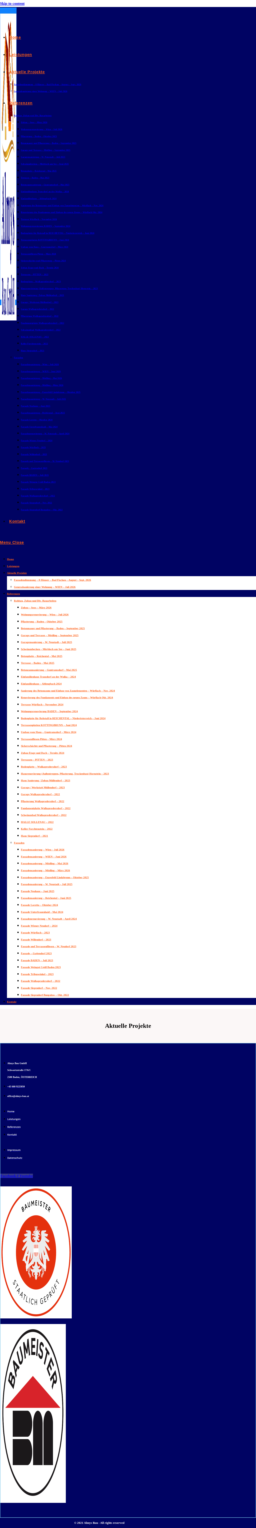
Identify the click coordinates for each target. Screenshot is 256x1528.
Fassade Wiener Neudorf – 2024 (39, 925)
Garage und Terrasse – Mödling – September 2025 (50, 635)
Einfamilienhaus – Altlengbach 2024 (41, 683)
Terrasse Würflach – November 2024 (42, 704)
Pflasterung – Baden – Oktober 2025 (42, 621)
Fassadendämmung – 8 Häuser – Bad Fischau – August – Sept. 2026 (52, 580)
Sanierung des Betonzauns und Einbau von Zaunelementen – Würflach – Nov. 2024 (68, 690)
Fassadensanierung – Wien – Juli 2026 (42, 849)
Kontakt (11, 1001)
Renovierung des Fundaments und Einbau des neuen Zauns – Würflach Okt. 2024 (67, 697)
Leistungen (13, 566)
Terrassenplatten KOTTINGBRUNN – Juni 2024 (49, 725)
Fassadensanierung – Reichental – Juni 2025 (46, 898)
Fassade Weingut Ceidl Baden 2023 (41, 967)
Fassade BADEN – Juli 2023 (37, 960)
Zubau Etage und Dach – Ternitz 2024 (42, 753)
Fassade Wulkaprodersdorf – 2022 (40, 981)
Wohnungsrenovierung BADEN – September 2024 (49, 711)
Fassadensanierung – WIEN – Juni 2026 (44, 856)
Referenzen (13, 593)
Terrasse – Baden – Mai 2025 (37, 663)
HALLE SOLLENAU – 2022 (37, 822)
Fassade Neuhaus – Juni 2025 (37, 891)
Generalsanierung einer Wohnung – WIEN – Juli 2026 (45, 587)
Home (10, 559)
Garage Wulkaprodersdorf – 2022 (40, 794)
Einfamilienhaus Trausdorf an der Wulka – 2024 (48, 676)
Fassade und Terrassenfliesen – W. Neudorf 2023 (48, 946)
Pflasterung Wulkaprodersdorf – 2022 (42, 801)
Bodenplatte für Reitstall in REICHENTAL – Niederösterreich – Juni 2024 (63, 718)
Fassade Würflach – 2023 (35, 932)
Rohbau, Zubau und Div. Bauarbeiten (35, 600)
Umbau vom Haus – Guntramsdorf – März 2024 (48, 732)
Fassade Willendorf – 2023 (36, 939)
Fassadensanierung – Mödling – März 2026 (45, 870)
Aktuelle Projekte (17, 573)
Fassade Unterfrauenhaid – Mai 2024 (42, 912)
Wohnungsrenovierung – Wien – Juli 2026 (45, 614)
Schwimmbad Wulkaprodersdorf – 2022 (44, 815)
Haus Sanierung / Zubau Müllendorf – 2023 (45, 780)
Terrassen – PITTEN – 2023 (37, 759)
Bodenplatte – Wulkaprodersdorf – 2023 (44, 766)
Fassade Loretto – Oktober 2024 (39, 905)
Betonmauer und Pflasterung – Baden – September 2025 (53, 628)
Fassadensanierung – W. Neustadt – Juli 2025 (46, 884)
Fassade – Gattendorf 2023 (36, 953)
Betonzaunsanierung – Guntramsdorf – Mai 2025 (49, 670)
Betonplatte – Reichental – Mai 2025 (41, 656)
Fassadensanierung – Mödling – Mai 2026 (44, 863)
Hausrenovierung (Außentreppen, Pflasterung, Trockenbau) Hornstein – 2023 (65, 773)
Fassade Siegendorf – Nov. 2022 (39, 988)
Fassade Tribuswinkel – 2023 (37, 974)
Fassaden (19, 842)
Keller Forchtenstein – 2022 (37, 828)
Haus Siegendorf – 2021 (34, 835)
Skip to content (12, 3)
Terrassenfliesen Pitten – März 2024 (41, 739)
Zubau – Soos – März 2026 (36, 607)
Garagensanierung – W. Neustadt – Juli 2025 (46, 642)
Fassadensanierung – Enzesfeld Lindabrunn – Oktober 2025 (55, 877)
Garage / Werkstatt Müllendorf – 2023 (43, 787)
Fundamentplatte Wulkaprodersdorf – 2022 (46, 808)
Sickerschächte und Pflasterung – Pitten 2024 (46, 746)
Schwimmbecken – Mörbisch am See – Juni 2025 (48, 649)
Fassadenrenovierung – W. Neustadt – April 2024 (49, 918)
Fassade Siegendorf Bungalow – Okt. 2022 (45, 995)
